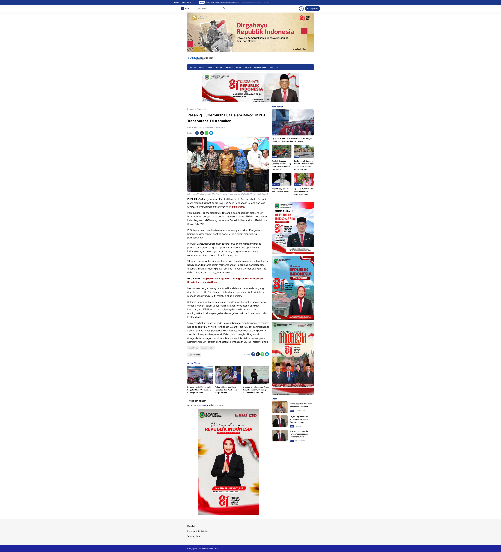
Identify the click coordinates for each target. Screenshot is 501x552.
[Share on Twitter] (202, 133)
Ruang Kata (275, 184)
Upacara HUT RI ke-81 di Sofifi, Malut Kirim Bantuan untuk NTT (304, 191)
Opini (291, 410)
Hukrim (219, 67)
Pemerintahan (260, 67)
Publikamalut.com (205, 548)
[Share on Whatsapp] (206, 133)
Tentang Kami (193, 536)
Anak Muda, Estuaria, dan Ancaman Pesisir (221, 2)
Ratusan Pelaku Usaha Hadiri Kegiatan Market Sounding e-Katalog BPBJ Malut (199, 390)
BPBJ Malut (193, 348)
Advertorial (297, 184)
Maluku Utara (236, 206)
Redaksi (191, 526)
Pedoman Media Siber (197, 531)
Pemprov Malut (207, 348)
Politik (238, 67)
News (201, 67)
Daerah (210, 67)
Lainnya (272, 67)
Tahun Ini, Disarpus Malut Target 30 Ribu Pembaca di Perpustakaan (226, 390)
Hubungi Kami (312, 8)
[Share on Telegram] (211, 133)
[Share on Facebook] (197, 133)
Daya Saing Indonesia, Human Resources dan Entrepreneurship (299, 419)
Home (193, 67)
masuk (201, 405)
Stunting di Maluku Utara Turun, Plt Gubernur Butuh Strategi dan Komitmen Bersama (256, 390)
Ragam (248, 67)
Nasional (229, 67)
